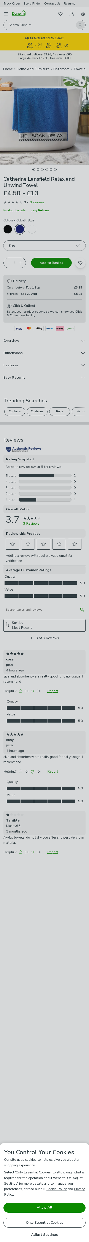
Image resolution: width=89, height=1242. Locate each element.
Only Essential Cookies (44, 1222)
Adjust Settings (44, 1235)
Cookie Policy (56, 1189)
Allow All (44, 1207)
